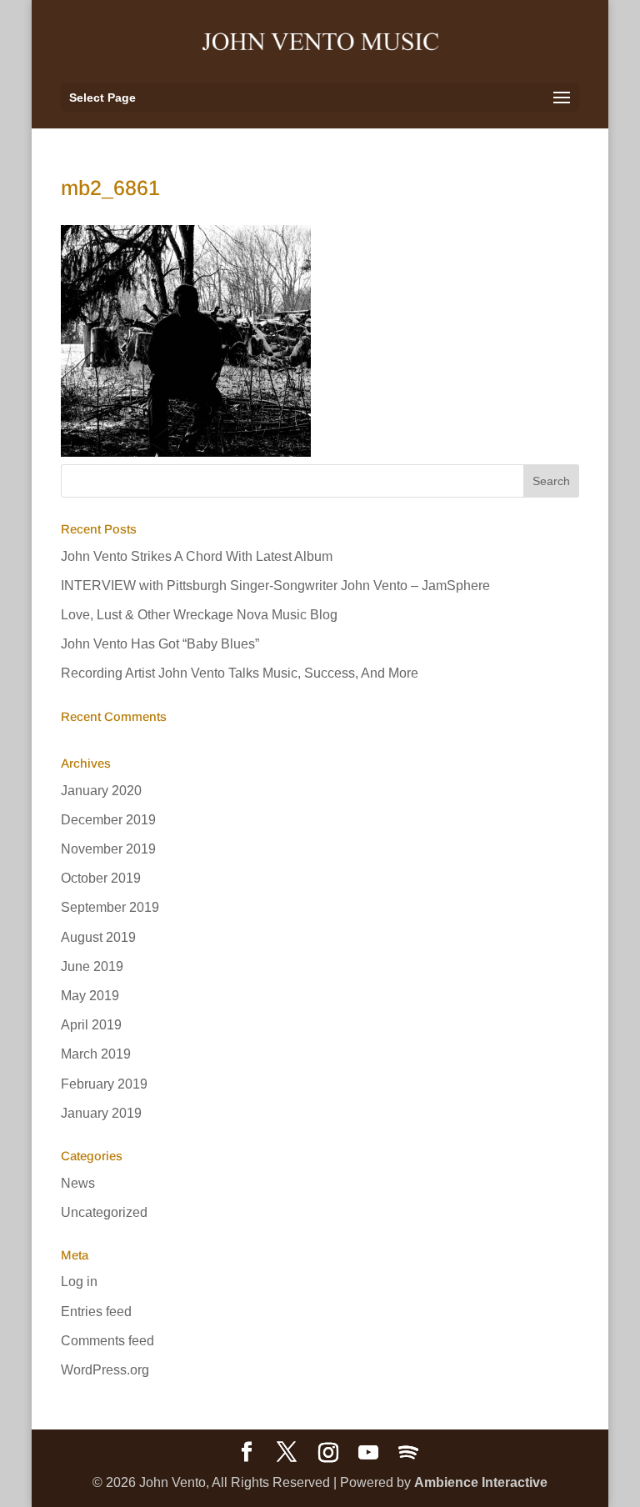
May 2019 (90, 996)
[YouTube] (368, 1453)
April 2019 (91, 1025)
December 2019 (108, 820)
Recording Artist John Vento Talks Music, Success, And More (239, 673)
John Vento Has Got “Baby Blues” (160, 644)
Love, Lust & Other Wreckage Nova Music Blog (199, 615)
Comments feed (107, 1341)
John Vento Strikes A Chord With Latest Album (196, 556)
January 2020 (101, 791)
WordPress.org (105, 1370)
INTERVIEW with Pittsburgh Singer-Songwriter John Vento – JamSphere (275, 585)
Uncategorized (104, 1212)
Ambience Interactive (481, 1482)
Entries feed (96, 1311)
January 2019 (101, 1113)
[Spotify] (408, 1453)
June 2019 (92, 966)
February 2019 (104, 1084)
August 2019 (98, 937)
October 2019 (101, 878)
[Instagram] (328, 1453)
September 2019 (110, 907)
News (78, 1183)
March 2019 (96, 1054)
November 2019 (108, 849)
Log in (79, 1281)
